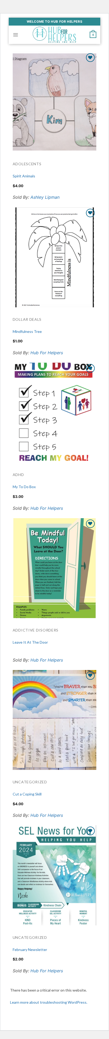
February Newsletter (30, 949)
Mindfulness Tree (27, 331)
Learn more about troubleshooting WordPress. (48, 1002)
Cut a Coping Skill (27, 794)
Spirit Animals (24, 176)
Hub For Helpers (46, 352)
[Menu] (15, 35)
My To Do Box (24, 486)
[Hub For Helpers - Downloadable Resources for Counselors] (54, 34)
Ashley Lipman (45, 197)
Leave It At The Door (30, 642)
